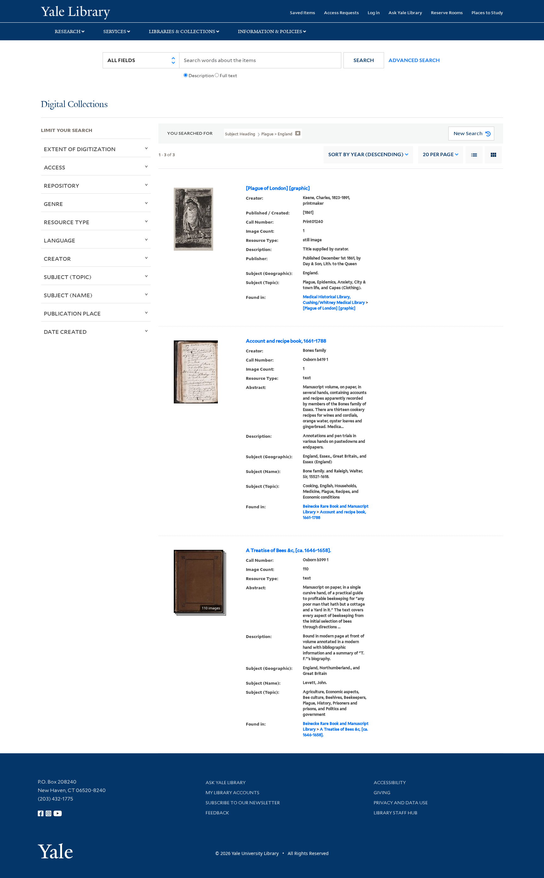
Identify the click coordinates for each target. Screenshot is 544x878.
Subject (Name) (68, 295)
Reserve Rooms (447, 12)
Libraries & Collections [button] (182, 31)
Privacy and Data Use (401, 802)
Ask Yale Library (405, 12)
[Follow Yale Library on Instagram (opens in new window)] (48, 813)
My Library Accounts (232, 792)
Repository (61, 185)
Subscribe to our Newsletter (243, 802)
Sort (366, 154)
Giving (382, 792)
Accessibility (390, 782)
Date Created (65, 331)
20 (438, 154)
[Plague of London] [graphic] (278, 188)
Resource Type (66, 222)
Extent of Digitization (80, 149)
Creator (57, 258)
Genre (53, 204)
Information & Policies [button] (270, 31)
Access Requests (341, 12)
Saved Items (302, 12)
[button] (363, 60)
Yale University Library (75, 12)
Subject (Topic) (68, 277)
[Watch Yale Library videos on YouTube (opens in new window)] (58, 813)
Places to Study (487, 12)
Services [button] (114, 31)
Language (59, 240)
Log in (374, 12)
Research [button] (68, 31)
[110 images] (198, 580)
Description (201, 75)
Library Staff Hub (395, 812)
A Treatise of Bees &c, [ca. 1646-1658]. (288, 550)
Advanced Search (414, 60)
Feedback (217, 812)
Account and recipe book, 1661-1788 (286, 341)
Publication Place (72, 313)
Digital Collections (74, 105)
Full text (228, 75)
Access (54, 167)
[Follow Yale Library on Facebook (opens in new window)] (40, 813)
